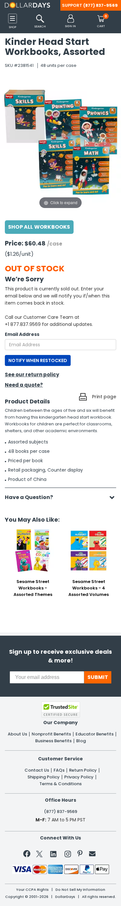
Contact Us (37, 770)
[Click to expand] (60, 145)
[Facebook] (28, 855)
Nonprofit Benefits (51, 734)
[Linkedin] (53, 854)
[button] (70, 21)
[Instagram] (67, 855)
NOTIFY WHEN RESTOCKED (37, 360)
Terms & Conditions (60, 784)
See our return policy (32, 374)
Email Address (22, 334)
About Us (17, 734)
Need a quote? (24, 384)
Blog (81, 741)
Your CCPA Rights (32, 889)
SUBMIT (97, 677)
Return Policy (83, 770)
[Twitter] (39, 855)
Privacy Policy (79, 777)
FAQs (59, 770)
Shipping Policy (43, 777)
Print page (104, 396)
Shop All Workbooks (39, 227)
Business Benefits (53, 741)
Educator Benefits (95, 734)
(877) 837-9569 (100, 5)
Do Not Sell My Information (80, 889)
